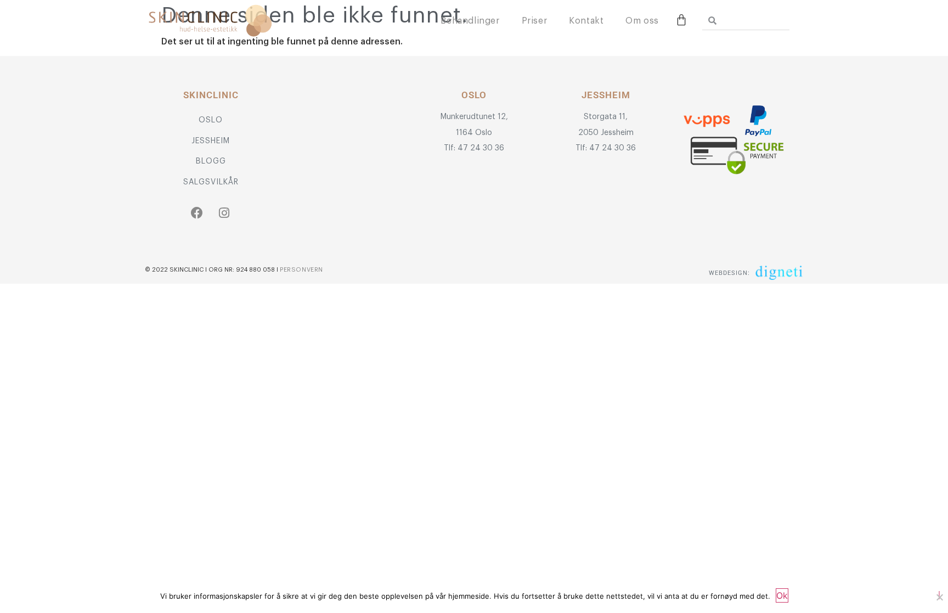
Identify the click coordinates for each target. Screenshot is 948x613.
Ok (782, 595)
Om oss (642, 20)
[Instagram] (224, 213)
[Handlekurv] (681, 20)
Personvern (301, 270)
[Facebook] (197, 213)
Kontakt (586, 20)
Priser (535, 20)
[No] (939, 595)
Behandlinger (470, 20)
